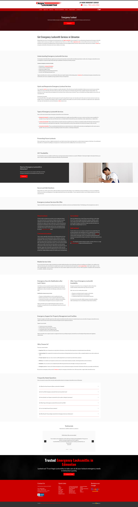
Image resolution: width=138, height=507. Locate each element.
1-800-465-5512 (43, 489)
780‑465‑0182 (93, 5)
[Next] (93, 441)
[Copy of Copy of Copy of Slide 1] (70, 449)
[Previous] (45, 441)
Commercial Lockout (44, 233)
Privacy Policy (58, 503)
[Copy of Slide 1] (67, 449)
